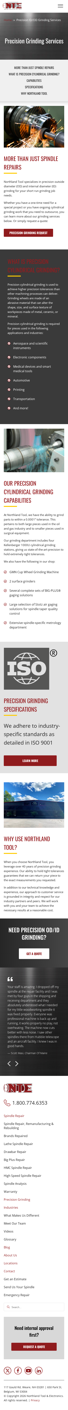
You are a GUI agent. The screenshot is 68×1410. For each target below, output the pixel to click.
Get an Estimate (15, 1279)
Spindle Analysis (15, 1184)
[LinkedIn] (38, 1373)
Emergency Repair (17, 1295)
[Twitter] (7, 1373)
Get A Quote (34, 953)
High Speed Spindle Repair (22, 1176)
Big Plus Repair (14, 1160)
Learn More (30, 760)
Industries (11, 1207)
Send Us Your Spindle (19, 1287)
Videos (8, 1231)
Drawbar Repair (15, 1152)
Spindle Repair (14, 1116)
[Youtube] (28, 1373)
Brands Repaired (16, 1136)
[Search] (8, 1307)
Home (8, 20)
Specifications (34, 87)
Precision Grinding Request (28, 233)
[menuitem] (34, 1154)
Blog (7, 1247)
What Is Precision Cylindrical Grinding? (34, 74)
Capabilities (34, 80)
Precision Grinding (17, 1199)
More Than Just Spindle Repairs (34, 67)
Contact (9, 1271)
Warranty (10, 1192)
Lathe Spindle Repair (18, 1144)
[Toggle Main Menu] (60, 6)
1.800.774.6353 (29, 1102)
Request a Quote (34, 1346)
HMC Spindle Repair (18, 1168)
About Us (10, 1255)
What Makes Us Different (21, 1215)
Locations (11, 1263)
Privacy (35, 1400)
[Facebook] (18, 1373)
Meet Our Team (15, 1223)
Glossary (10, 1239)
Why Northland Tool (34, 93)
